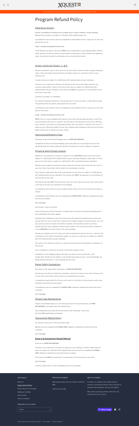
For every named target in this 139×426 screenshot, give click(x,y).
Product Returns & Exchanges (26, 388)
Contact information (57, 421)
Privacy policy (46, 421)
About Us (20, 382)
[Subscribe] (49, 409)
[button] (4, 5)
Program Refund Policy (24, 385)
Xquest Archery (26, 421)
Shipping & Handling (23, 392)
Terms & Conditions (23, 398)
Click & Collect (22, 395)
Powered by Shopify (35, 421)
